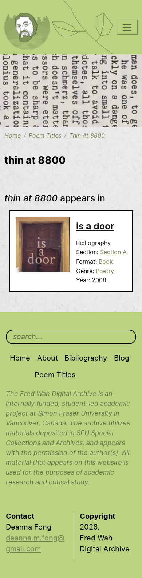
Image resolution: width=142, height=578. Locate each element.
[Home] (31, 9)
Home (12, 136)
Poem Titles (45, 136)
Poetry (105, 271)
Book (106, 262)
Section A (113, 252)
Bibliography (85, 358)
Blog (121, 358)
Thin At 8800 (87, 136)
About (47, 358)
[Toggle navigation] (127, 27)
